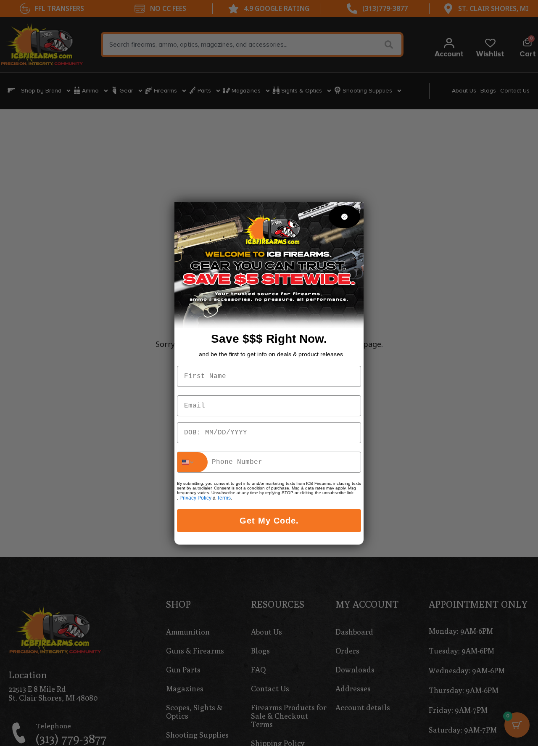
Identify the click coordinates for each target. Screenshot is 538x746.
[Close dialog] (344, 216)
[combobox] (192, 462)
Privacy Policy (195, 498)
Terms (224, 498)
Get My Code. (269, 520)
